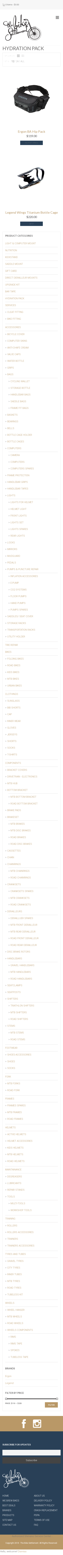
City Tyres (13, 1267)
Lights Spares (19, 529)
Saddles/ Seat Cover (20, 616)
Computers (14, 448)
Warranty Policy (44, 1505)
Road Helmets (16, 1161)
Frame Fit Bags (19, 408)
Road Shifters (19, 1019)
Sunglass (13, 700)
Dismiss (22, 1551)
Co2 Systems (18, 589)
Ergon (8, 1376)
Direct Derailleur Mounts (21, 277)
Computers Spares (22, 468)
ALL (23, 61)
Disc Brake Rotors (18, 951)
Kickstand (11, 257)
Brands (6, 1510)
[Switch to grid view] (18, 56)
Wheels (9, 1303)
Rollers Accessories (20, 1232)
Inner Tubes (14, 1274)
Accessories (13, 327)
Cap (9, 714)
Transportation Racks (21, 629)
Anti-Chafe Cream (18, 347)
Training (10, 1218)
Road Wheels (15, 1323)
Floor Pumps (18, 596)
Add (32, 224)
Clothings (11, 694)
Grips (10, 367)
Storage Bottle (20, 388)
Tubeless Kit (15, 1294)
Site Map (7, 1520)
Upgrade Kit (12, 284)
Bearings (12, 421)
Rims (13, 1336)
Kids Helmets (15, 1147)
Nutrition (11, 250)
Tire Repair (11, 645)
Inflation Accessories (24, 576)
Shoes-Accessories (19, 1054)
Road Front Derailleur (24, 938)
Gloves (11, 727)
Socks (11, 747)
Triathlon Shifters (22, 1005)
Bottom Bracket (17, 790)
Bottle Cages (15, 441)
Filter (51, 1405)
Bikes (8, 652)
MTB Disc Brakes (20, 830)
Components (13, 763)
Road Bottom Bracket (24, 803)
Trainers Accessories (20, 1245)
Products (8, 1515)
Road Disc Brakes (21, 843)
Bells (10, 428)
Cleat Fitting (15, 312)
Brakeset (13, 817)
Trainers (12, 1238)
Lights (11, 495)
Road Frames (15, 1118)
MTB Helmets (15, 1154)
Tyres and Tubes (15, 1254)
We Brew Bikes (10, 1500)
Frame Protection (18, 475)
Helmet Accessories (19, 1141)
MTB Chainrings (20, 871)
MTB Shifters (18, 1012)
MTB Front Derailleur (23, 924)
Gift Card (11, 270)
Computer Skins (17, 340)
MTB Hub (12, 783)
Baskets (12, 414)
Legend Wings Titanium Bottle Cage (31, 212)
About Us (39, 1495)
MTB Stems (17, 1032)
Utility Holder (16, 636)
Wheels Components (20, 1330)
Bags (10, 374)
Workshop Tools (21, 1210)
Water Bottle (15, 360)
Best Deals (8, 1505)
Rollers (12, 1225)
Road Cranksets (20, 904)
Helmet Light (18, 509)
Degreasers (14, 1176)
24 (17, 61)
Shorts (11, 741)
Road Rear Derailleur (23, 945)
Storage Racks (16, 623)
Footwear (11, 1047)
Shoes (11, 1061)
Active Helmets (16, 1134)
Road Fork (13, 1090)
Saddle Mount (14, 264)
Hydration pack (14, 298)
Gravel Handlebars (22, 965)
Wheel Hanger (16, 1309)
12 (12, 61)
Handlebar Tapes (17, 488)
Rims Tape (16, 1343)
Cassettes (14, 850)
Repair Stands (16, 1189)
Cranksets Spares (21, 891)
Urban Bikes (14, 685)
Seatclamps (14, 985)
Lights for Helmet (21, 502)
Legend (9, 1383)
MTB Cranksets (20, 898)
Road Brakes (18, 837)
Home (5, 1495)
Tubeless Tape (19, 1357)
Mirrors (12, 549)
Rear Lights (17, 535)
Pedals (11, 562)
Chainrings (14, 864)
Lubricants (14, 1183)
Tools (11, 1196)
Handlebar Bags (20, 394)
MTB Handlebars (20, 972)
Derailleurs (14, 911)
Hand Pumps (18, 603)
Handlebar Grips (17, 482)
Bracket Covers (17, 770)
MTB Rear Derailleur (23, 931)
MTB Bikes (13, 678)
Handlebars (14, 958)
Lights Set (17, 522)
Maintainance (13, 1169)
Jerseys (12, 734)
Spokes (15, 1350)
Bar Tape (10, 291)
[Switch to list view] (23, 56)
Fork (8, 1076)
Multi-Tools (17, 1203)
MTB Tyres (13, 1281)
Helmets (10, 1127)
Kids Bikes (13, 672)
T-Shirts (12, 754)
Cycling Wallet (20, 381)
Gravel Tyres (15, 1261)
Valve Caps (14, 354)
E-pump (14, 582)
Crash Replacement (46, 1510)
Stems (11, 1025)
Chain (10, 857)
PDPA (37, 1515)
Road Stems (17, 1039)
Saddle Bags (18, 401)
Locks (11, 542)
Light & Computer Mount (20, 243)
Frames (9, 1098)
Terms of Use (42, 1520)
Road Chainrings (20, 877)
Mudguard (13, 556)
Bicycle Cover (16, 334)
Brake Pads (14, 810)
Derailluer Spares (21, 918)
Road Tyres (14, 1287)
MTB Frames (14, 1112)
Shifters (12, 998)
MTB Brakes (17, 823)
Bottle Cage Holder (19, 434)
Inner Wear (14, 721)
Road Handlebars (21, 978)
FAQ (36, 1525)
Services (10, 305)
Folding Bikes (15, 658)
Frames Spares (16, 1105)
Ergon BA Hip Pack (31, 131)
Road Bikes (13, 665)
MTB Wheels (14, 1316)
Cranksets (14, 884)
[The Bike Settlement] (22, 27)
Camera (15, 455)
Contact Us (9, 1525)
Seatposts (14, 992)
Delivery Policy (43, 1500)
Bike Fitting (14, 318)
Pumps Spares (19, 609)
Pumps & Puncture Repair (22, 569)
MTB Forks (13, 1083)
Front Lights (18, 515)
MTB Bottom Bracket (23, 796)
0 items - (12, 4)
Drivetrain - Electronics (22, 776)
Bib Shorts (14, 707)
